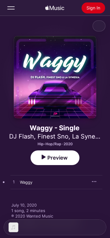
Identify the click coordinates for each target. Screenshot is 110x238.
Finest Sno (53, 136)
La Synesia (87, 136)
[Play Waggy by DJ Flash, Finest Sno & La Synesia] (14, 182)
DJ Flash (21, 136)
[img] (54, 8)
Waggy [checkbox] (26, 182)
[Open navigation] (11, 8)
